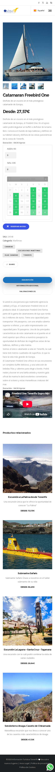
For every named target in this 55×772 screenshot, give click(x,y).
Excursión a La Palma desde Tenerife (27, 497)
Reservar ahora (18, 226)
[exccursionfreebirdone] (23, 86)
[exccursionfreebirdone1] (5, 86)
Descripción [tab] (27, 280)
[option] (5, 86)
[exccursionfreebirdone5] (32, 86)
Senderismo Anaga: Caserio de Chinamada (27, 725)
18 (33, 201)
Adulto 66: (11, 148)
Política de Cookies (27, 767)
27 (45, 206)
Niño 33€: (11, 163)
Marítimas (17, 240)
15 (16, 201)
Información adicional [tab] (27, 286)
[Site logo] (11, 10)
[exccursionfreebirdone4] (40, 86)
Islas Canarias (11, 255)
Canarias (9, 247)
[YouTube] (47, 3)
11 (33, 195)
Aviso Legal (24, 763)
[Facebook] (39, 3)
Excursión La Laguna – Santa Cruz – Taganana (27, 649)
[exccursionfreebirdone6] (14, 86)
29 (16, 212)
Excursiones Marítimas (29, 251)
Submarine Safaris (27, 573)
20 (45, 201)
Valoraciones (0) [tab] (27, 291)
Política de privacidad (40, 763)
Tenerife (27, 255)
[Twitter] (43, 3)
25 (33, 206)
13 (45, 195)
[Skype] (51, 3)
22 (16, 206)
